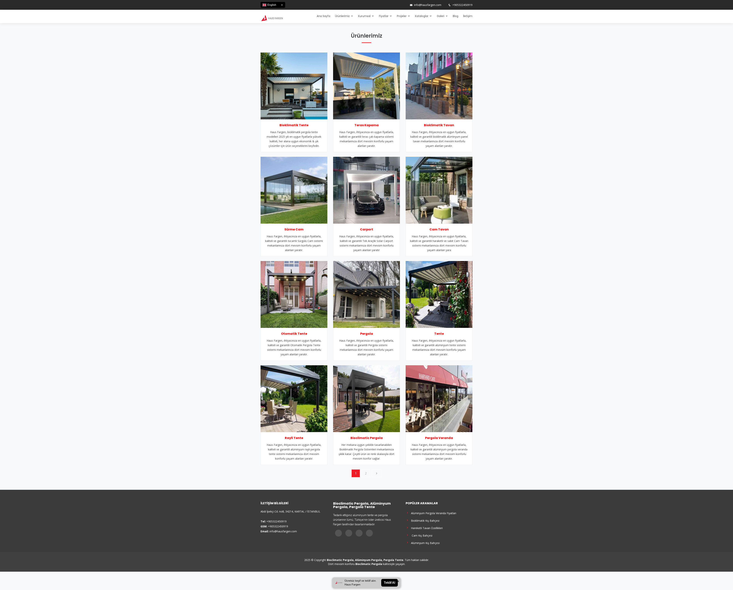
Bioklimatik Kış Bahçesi (424, 520)
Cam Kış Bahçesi (420, 535)
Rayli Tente (294, 438)
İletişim (467, 16)
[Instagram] (394, 5)
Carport (366, 229)
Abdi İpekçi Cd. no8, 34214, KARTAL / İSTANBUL (290, 511)
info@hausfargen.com (427, 5)
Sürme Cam (294, 229)
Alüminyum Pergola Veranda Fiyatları (432, 513)
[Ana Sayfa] (272, 18)
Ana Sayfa (323, 16)
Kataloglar (421, 16)
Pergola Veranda (439, 438)
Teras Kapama (366, 125)
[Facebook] (389, 5)
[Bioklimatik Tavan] (439, 85)
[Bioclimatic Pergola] (366, 398)
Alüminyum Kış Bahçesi (424, 542)
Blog (455, 16)
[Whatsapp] (404, 5)
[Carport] (366, 190)
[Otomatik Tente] (294, 294)
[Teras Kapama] (366, 85)
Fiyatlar (383, 16)
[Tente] (439, 294)
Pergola (366, 333)
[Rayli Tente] (294, 398)
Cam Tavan (439, 229)
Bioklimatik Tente (293, 125)
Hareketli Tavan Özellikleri (426, 527)
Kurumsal (364, 16)
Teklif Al (389, 582)
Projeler (402, 16)
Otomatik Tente (294, 333)
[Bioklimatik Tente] (294, 85)
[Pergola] (366, 294)
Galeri (440, 16)
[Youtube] (399, 5)
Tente (439, 333)
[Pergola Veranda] (439, 398)
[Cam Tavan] (439, 190)
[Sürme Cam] (294, 190)
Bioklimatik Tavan (439, 125)
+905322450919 (462, 5)
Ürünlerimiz (342, 16)
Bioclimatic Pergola (366, 438)
